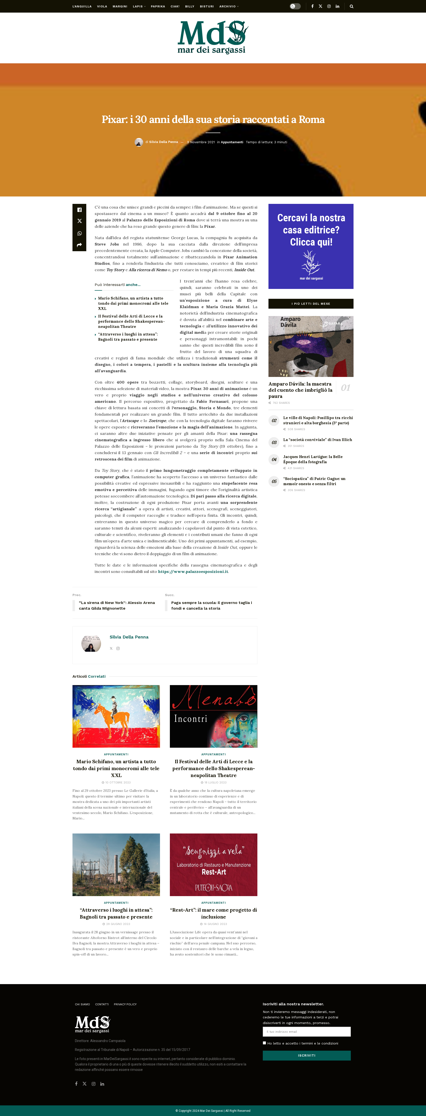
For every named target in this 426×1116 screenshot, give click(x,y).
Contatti (102, 1004)
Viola (102, 6)
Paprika (158, 6)
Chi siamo (82, 1004)
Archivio (227, 6)
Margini (120, 6)
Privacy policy (125, 1004)
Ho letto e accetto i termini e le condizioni (302, 1043)
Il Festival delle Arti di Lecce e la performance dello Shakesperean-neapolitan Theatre (131, 321)
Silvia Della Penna (163, 142)
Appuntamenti (232, 142)
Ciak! (175, 6)
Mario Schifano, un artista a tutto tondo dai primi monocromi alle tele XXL (133, 303)
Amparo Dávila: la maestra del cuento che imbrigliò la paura (300, 390)
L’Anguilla (82, 6)
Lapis (138, 6)
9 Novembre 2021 (201, 142)
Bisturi (207, 6)
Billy (190, 6)
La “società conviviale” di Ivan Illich (317, 439)
